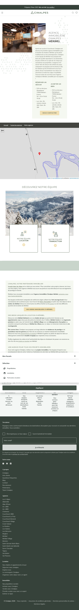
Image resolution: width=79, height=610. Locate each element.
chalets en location (24, 341)
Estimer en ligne (7, 594)
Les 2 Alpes (6, 499)
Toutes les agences (16, 125)
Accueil (6, 125)
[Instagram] (3, 463)
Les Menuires (6, 531)
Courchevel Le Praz (8, 516)
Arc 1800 (5, 509)
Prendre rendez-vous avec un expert (14, 591)
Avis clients (6, 475)
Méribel (4, 536)
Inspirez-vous (6, 570)
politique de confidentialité (20, 454)
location (51, 304)
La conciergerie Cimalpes (10, 572)
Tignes (4, 551)
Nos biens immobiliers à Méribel (39, 309)
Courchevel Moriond (9, 519)
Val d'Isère (5, 553)
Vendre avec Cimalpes (9, 589)
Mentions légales (39, 604)
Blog (3, 480)
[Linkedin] (10, 463)
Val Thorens (6, 556)
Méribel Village (7, 539)
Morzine (5, 541)
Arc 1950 (5, 507)
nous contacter (50, 113)
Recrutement (6, 485)
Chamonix (5, 511)
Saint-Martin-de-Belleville (10, 546)
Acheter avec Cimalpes (10, 586)
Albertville (5, 502)
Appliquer (39, 388)
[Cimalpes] (39, 12)
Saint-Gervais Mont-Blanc (10, 543)
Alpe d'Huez (6, 504)
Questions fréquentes (9, 478)
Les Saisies (6, 529)
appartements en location (28, 333)
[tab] (24, 238)
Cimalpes (5, 473)
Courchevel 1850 (8, 514)
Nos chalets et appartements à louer (14, 565)
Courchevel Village (8, 521)
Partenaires (6, 488)
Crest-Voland (6, 524)
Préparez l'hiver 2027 (39, 7)
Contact (5, 483)
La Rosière (6, 526)
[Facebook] (7, 463)
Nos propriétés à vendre (10, 584)
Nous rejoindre (22, 601)
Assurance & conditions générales (40, 601)
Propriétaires (11, 368)
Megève (5, 534)
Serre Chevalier (7, 548)
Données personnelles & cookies (63, 601)
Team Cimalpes (7, 490)
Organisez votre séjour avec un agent (14, 575)
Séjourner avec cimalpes (10, 567)
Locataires (10, 373)
